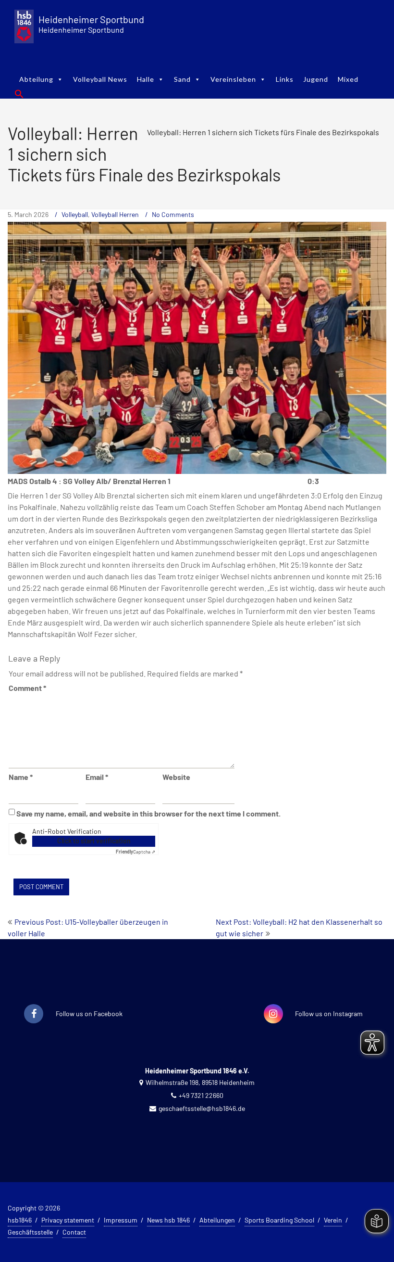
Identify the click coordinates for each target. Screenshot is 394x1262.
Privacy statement (67, 1220)
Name (21, 776)
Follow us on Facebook (89, 1013)
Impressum (120, 1220)
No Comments (173, 214)
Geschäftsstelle (30, 1232)
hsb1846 (20, 1220)
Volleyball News (100, 79)
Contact (74, 1232)
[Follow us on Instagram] (273, 1014)
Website (176, 776)
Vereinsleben (233, 79)
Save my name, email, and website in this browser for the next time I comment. (148, 813)
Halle (145, 79)
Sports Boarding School (279, 1220)
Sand (182, 79)
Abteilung (36, 79)
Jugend (315, 79)
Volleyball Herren (115, 214)
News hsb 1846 (168, 1220)
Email (97, 776)
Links (285, 79)
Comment (27, 687)
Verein (333, 1220)
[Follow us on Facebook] (33, 1014)
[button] (19, 94)
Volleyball (75, 214)
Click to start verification (94, 841)
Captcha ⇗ (135, 851)
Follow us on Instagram (329, 1013)
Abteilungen (217, 1220)
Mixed (348, 79)
